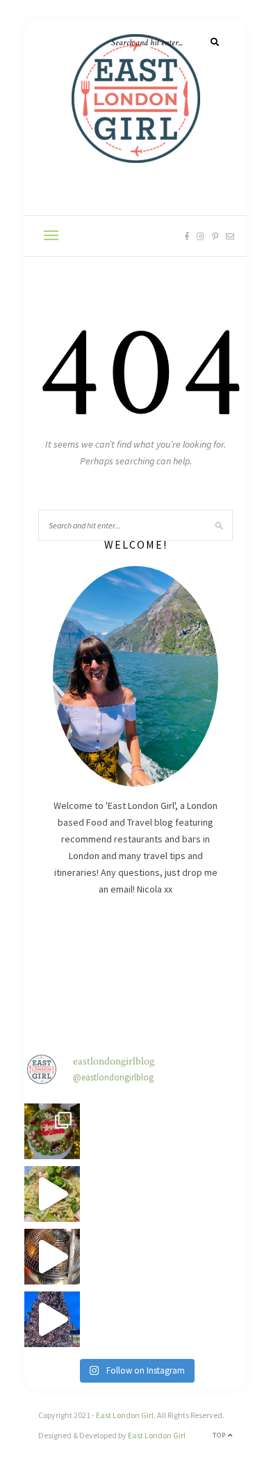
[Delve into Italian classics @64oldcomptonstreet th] (52, 1194)
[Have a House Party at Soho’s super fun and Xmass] (52, 1256)
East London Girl (125, 1415)
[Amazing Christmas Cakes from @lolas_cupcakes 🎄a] (52, 1131)
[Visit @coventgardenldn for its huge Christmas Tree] (52, 1319)
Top (220, 1435)
